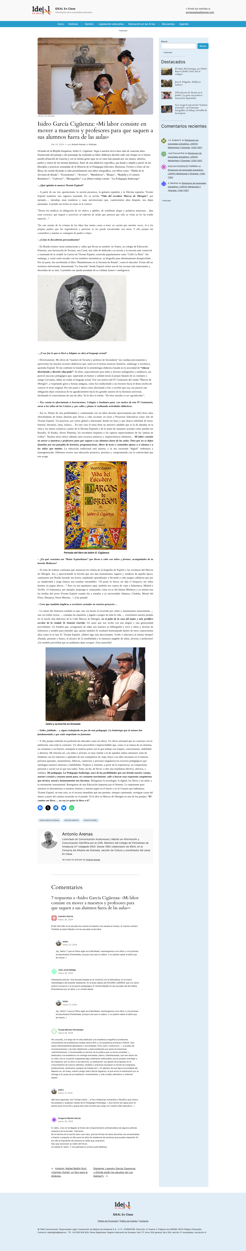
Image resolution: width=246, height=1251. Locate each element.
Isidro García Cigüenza (49, 820)
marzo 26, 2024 (65, 919)
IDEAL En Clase (65, 8)
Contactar (143, 1221)
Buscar (164, 41)
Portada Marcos (71, 820)
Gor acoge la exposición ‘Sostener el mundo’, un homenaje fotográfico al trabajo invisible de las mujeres (191, 109)
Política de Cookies (128, 1221)
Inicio (61, 24)
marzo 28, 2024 (65, 1121)
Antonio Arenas (78, 144)
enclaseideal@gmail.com (200, 12)
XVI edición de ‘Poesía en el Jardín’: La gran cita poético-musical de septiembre (189, 95)
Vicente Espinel (90, 820)
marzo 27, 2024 (70, 944)
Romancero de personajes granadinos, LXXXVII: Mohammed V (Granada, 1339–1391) (185, 144)
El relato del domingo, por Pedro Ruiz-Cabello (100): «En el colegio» (191, 71)
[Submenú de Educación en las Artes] (159, 24)
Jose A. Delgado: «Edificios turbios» (188, 83)
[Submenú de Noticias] (81, 24)
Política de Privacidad (108, 1221)
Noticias (93, 144)
